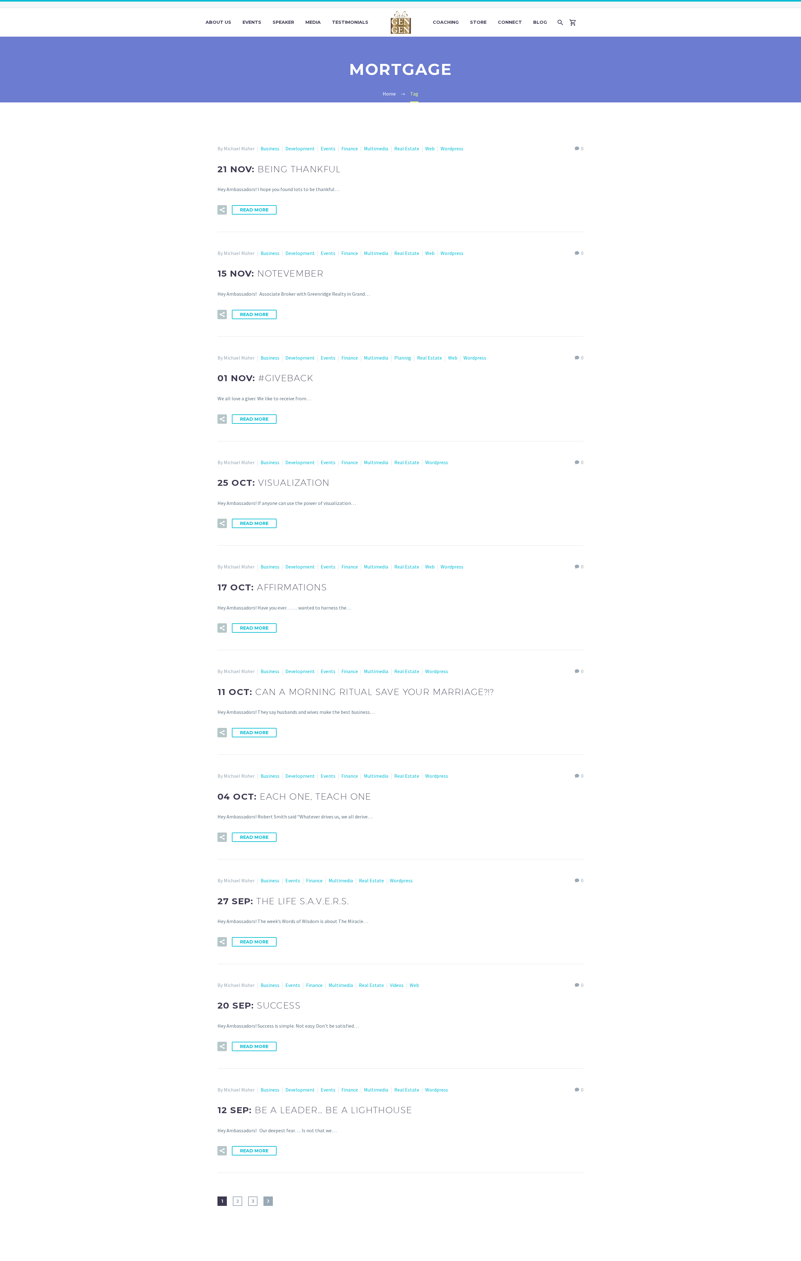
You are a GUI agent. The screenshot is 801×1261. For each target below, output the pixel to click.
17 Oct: (272, 587)
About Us (218, 22)
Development (300, 148)
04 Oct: (294, 796)
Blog (540, 22)
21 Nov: (279, 169)
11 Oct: (355, 692)
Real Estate (406, 148)
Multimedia (376, 148)
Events (251, 22)
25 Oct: (273, 482)
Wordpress (452, 148)
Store (478, 22)
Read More (254, 210)
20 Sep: (259, 1005)
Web (430, 148)
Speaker (283, 22)
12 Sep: (314, 1110)
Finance (349, 148)
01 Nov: (265, 378)
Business (270, 148)
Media (313, 22)
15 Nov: (270, 273)
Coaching (446, 22)
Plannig (402, 358)
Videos (397, 985)
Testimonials (350, 22)
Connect (510, 22)
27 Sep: (283, 901)
